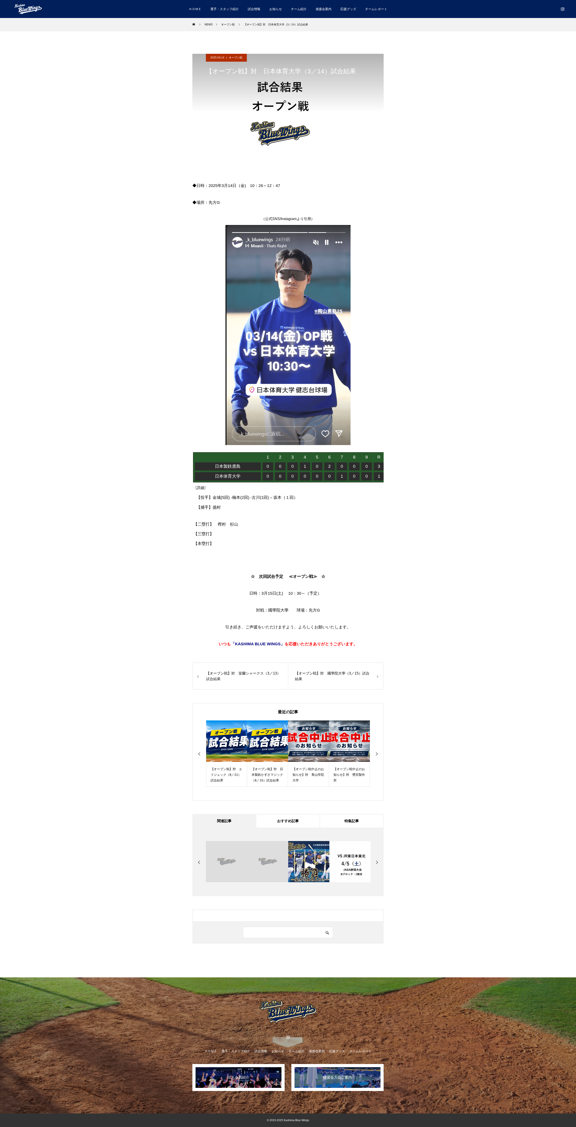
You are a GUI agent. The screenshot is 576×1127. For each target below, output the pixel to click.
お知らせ (275, 9)
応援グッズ (348, 9)
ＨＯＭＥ (195, 9)
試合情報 (254, 9)
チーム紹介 (299, 9)
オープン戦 (235, 57)
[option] (226, 753)
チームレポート (376, 9)
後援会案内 (323, 9)
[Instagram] (562, 9)
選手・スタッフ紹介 (224, 9)
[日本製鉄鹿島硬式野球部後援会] (28, 8)
